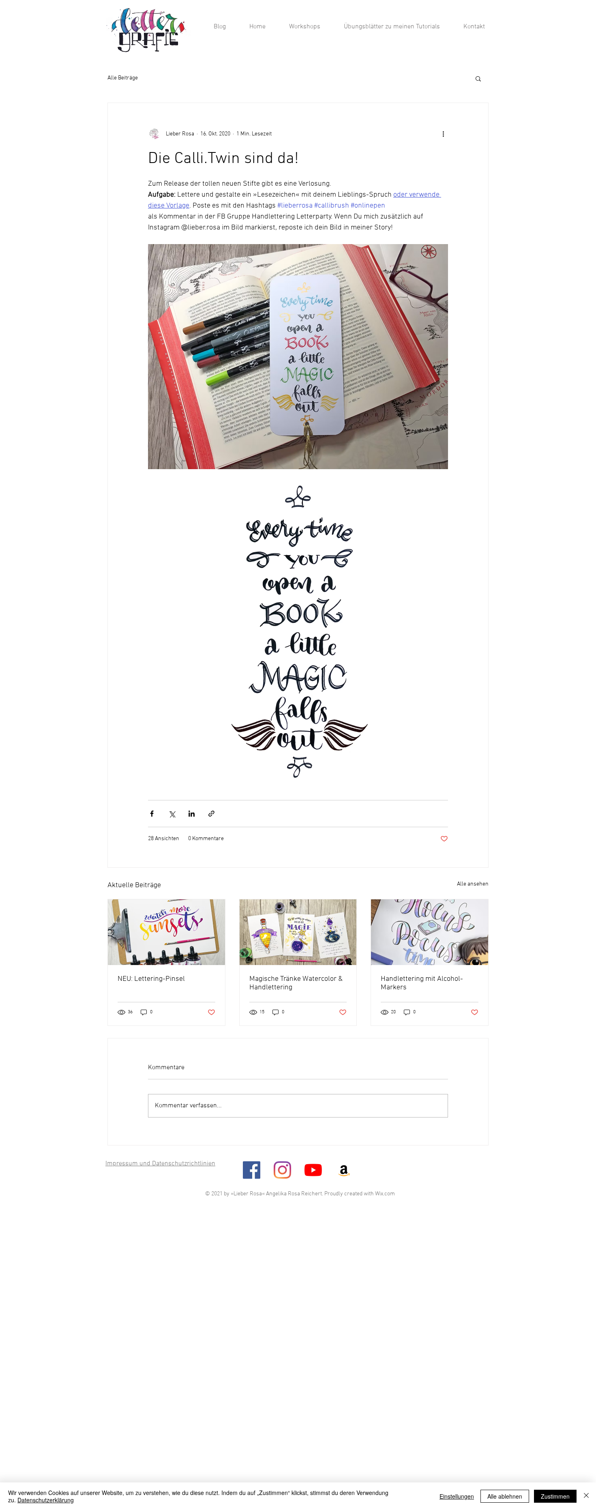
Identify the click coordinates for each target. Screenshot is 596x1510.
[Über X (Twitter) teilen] (172, 813)
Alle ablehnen (504, 1496)
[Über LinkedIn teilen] (191, 813)
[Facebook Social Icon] (251, 1170)
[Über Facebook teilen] (152, 813)
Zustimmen (555, 1496)
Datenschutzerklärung (45, 1500)
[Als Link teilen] (211, 813)
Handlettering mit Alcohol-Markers (422, 983)
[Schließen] (586, 1496)
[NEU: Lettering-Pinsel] (166, 932)
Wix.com (385, 1193)
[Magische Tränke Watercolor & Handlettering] (298, 932)
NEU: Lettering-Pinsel (151, 979)
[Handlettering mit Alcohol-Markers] (429, 932)
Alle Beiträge (122, 78)
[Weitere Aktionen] (443, 134)
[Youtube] (313, 1170)
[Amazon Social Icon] (344, 1170)
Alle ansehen (473, 884)
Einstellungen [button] (456, 1496)
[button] (478, 78)
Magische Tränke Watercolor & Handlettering (296, 983)
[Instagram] (282, 1170)
